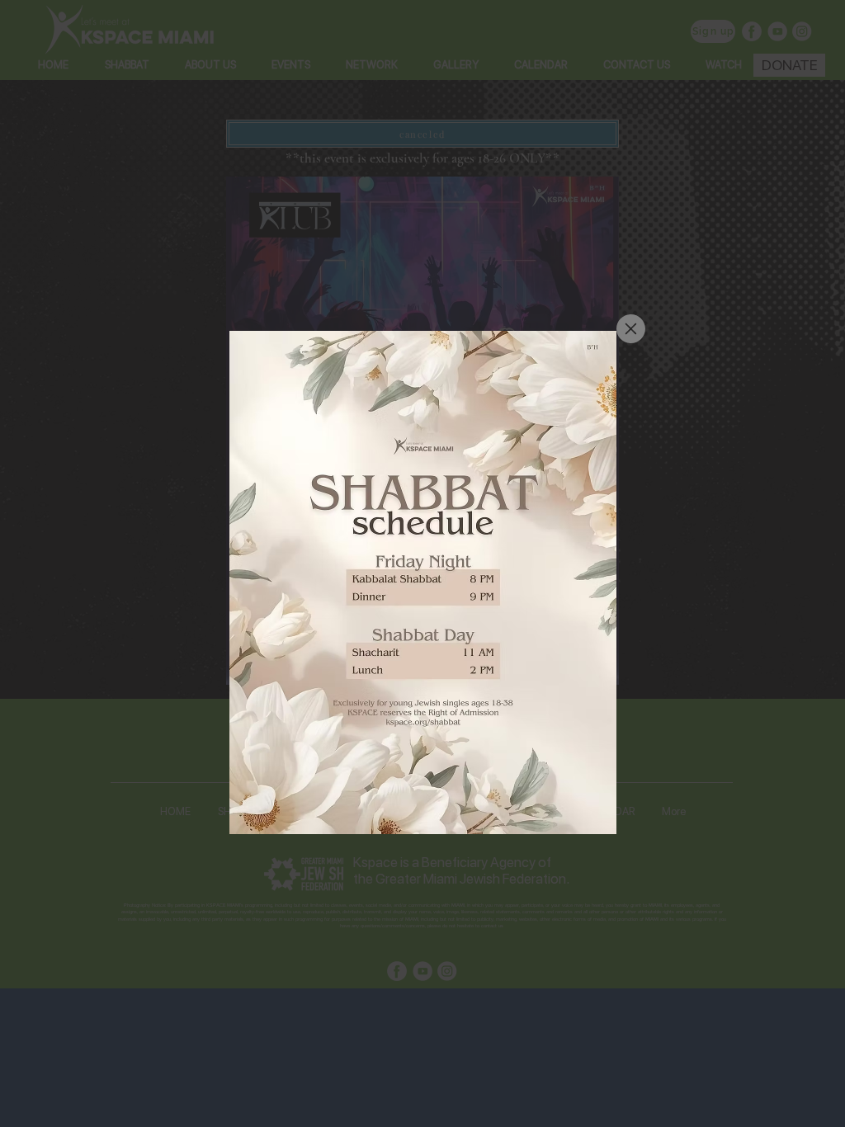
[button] (630, 328)
